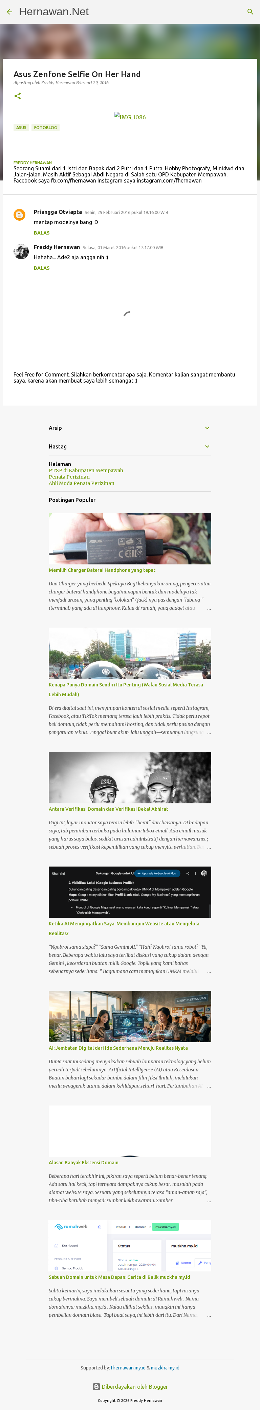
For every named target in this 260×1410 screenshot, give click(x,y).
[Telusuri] (250, 12)
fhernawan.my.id (129, 1367)
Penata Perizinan (69, 477)
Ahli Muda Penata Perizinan (81, 483)
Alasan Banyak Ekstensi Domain (83, 1162)
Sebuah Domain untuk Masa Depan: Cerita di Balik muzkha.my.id (119, 1277)
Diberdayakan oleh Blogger (134, 1387)
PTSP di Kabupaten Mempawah (86, 470)
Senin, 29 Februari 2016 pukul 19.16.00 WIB (126, 212)
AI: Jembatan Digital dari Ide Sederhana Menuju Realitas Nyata (118, 1048)
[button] (18, 96)
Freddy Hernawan (57, 247)
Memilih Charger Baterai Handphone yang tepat (102, 570)
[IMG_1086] (130, 117)
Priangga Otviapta (58, 212)
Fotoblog (45, 127)
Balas (42, 233)
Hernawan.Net (54, 11)
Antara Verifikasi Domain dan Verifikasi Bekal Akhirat (108, 809)
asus (21, 127)
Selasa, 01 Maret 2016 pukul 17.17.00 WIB (123, 247)
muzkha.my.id (165, 1367)
